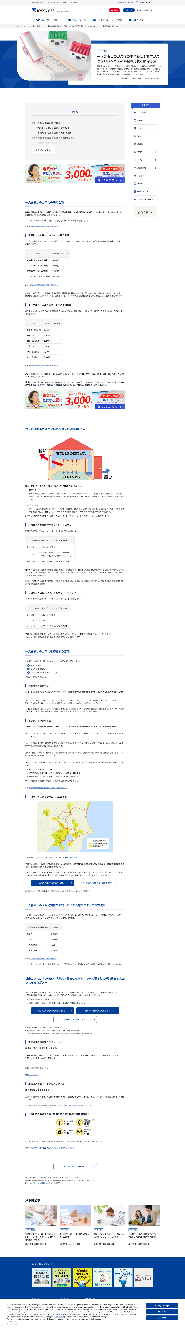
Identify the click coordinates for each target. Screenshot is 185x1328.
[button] (152, 10)
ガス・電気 (102, 51)
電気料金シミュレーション (74, 1019)
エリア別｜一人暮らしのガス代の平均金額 (54, 133)
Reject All (162, 1311)
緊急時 (116, 10)
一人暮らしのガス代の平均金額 (48, 123)
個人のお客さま (37, 2)
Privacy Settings (162, 1305)
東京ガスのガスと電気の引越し (51, 883)
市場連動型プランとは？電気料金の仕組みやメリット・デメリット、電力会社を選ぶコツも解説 (40, 1237)
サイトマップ (36, 1298)
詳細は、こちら (31, 1074)
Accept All (161, 1317)
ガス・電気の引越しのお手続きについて (97, 883)
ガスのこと (64, 1298)
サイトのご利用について (42, 1183)
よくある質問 (144, 10)
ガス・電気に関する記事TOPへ (74, 1166)
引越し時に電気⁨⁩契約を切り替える (97, 1010)
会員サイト (128, 10)
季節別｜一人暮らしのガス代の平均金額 (53, 128)
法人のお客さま (53, 2)
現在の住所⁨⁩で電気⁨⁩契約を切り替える (51, 1010)
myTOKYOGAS (90, 1298)
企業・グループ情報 (70, 2)
